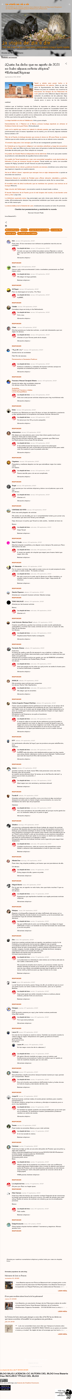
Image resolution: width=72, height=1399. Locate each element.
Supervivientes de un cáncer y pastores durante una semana (26, 167)
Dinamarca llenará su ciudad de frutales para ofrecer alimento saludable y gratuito (36, 178)
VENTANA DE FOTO (19, 510)
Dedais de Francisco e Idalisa (22, 390)
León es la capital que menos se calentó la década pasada (26, 129)
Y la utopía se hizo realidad (27, 233)
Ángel (14, 485)
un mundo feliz (56, 230)
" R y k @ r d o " (17, 350)
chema (14, 768)
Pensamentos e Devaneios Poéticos (24, 359)
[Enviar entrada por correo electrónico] (6, 226)
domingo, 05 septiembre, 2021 (28, 824)
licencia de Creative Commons (28, 1383)
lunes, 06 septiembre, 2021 (31, 884)
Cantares (15, 1072)
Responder (16, 263)
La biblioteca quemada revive (15, 198)
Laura (14, 982)
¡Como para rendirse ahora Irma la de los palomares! (24, 1296)
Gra (13, 939)
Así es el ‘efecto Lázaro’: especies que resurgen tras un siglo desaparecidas (31, 172)
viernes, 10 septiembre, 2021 (28, 1096)
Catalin (14, 306)
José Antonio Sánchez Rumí (22, 622)
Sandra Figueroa (18, 592)
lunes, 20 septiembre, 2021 (39, 1017)
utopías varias (10, 233)
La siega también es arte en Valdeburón (19, 120)
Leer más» (62, 1291)
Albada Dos (16, 860)
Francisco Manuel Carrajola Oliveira (24, 380)
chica (14, 266)
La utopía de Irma (23, 248)
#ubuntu (24, 230)
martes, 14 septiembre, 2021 (39, 869)
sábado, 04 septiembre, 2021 (32, 566)
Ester (14, 410)
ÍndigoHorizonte (17, 1224)
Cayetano (15, 461)
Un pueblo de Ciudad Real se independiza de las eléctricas (25, 154)
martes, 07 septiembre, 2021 (28, 1008)
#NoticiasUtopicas (12, 230)
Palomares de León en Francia (15, 1276)
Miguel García (17, 884)
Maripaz (15, 910)
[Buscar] (69, 4)
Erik (13, 241)
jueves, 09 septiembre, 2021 (28, 1032)
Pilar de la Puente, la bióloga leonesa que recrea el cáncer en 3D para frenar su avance (36, 137)
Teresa (14, 1125)
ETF (13, 740)
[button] (66, 64)
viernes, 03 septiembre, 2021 (25, 241)
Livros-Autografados (19, 392)
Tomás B (15, 795)
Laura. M (15, 1032)
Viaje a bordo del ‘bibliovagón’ (15, 189)
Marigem (15, 1008)
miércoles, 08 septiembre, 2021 (40, 527)
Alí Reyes (15, 289)
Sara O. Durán (17, 542)
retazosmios (16, 432)
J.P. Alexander (17, 566)
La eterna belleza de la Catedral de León (19, 206)
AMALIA (15, 680)
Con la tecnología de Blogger (37, 1359)
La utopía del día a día (17, 4)
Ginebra (15, 824)
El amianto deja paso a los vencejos (17, 142)
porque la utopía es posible (39, 230)
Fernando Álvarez (18, 648)
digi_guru (41, 1363)
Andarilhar (15, 388)
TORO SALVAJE (18, 601)
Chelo (14, 327)
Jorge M (15, 1096)
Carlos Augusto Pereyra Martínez (24, 703)
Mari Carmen (16, 1193)
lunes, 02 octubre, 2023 (32, 1223)
